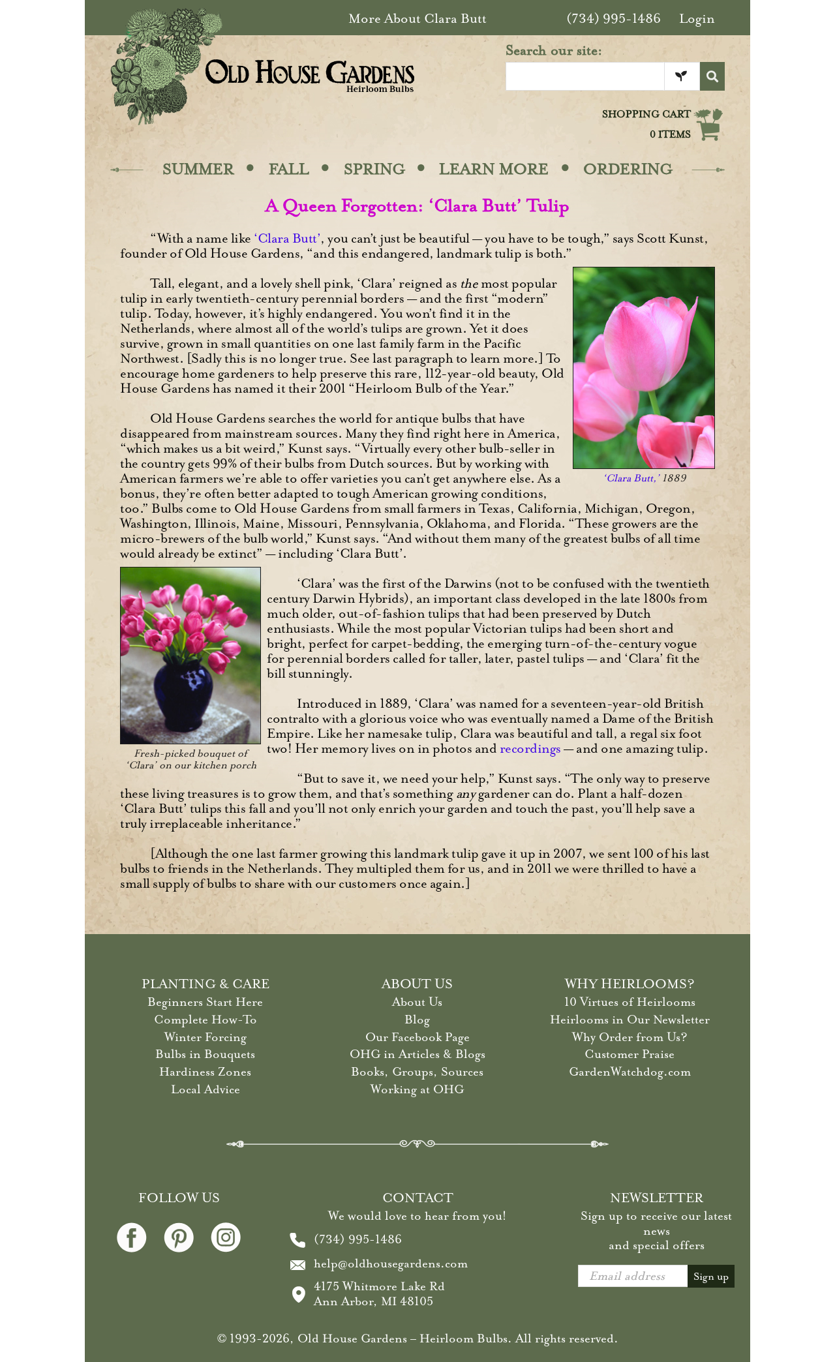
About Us (417, 1002)
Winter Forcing (205, 1037)
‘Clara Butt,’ (631, 478)
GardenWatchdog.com (630, 1072)
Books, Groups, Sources (417, 1072)
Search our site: (554, 50)
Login (697, 18)
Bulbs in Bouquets (205, 1054)
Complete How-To (205, 1019)
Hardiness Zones (205, 1072)
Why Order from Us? (630, 1037)
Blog (417, 1019)
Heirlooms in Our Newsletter (630, 1019)
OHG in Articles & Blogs (417, 1054)
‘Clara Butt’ (287, 238)
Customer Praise (629, 1054)
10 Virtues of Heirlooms (629, 1002)
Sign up (711, 1276)
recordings (530, 748)
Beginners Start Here (205, 1002)
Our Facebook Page (417, 1037)
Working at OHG (417, 1089)
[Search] (712, 76)
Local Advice (205, 1089)
